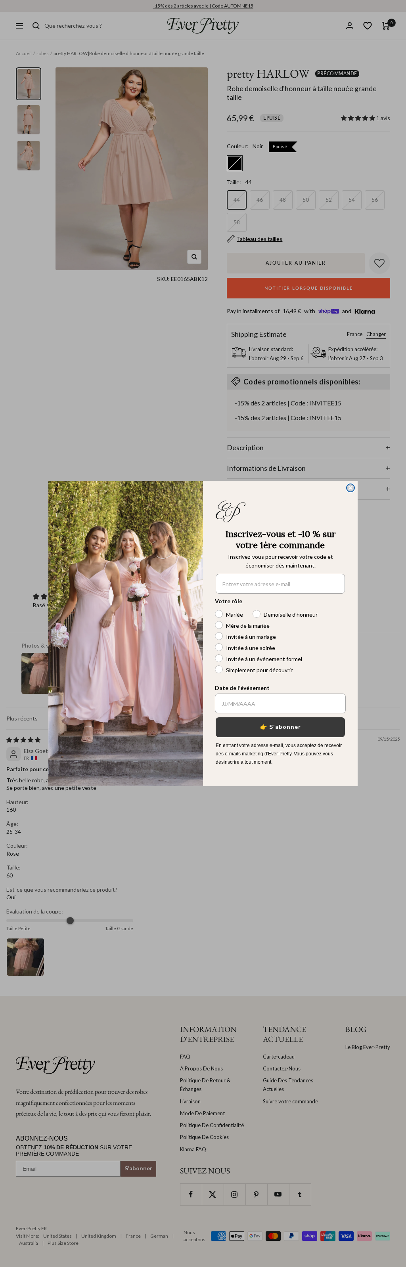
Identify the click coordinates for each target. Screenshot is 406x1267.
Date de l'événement (242, 687)
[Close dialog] (350, 488)
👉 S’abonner (280, 727)
